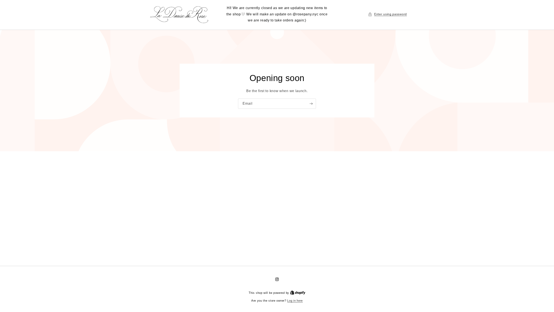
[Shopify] (297, 292)
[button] (387, 14)
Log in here (295, 300)
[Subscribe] (311, 104)
